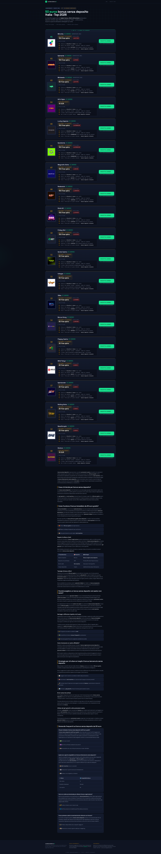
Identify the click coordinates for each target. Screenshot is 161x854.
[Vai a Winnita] (51, 42)
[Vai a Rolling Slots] (51, 413)
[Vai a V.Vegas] (51, 282)
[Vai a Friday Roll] (51, 239)
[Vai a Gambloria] (51, 151)
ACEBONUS (77, 299)
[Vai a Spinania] (51, 64)
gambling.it (85, 846)
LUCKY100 (77, 212)
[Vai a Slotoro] (51, 457)
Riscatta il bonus (105, 41)
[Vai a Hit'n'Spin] (51, 108)
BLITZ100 (77, 38)
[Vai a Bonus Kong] (51, 326)
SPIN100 (76, 59)
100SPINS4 (77, 190)
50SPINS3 (77, 321)
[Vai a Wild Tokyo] (51, 369)
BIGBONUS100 (77, 125)
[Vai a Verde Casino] (51, 260)
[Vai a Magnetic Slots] (51, 173)
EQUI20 (76, 365)
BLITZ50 (76, 81)
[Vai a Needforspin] (51, 435)
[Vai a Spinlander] (51, 391)
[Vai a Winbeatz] (51, 86)
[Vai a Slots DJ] (51, 217)
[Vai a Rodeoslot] (51, 195)
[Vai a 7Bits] (51, 304)
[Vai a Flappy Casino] (51, 348)
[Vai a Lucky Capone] (51, 130)
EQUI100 (76, 168)
